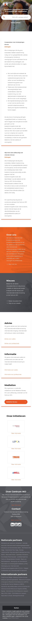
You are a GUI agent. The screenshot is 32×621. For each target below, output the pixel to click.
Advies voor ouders (10, 339)
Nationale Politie (10, 554)
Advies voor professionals (12, 343)
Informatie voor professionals (13, 374)
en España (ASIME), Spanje (15, 589)
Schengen (8, 47)
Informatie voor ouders (11, 370)
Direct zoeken (15, 22)
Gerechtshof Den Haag (11, 550)
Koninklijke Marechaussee (8, 557)
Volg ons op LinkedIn (15, 303)
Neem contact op (16, 520)
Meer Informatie (13, 618)
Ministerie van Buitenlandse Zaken (11, 547)
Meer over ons (13, 264)
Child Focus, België (6, 577)
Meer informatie (16, 433)
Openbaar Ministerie (22, 554)
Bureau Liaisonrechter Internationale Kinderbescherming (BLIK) (15, 552)
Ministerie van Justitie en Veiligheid (11, 543)
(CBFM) (22, 584)
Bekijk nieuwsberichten (15, 301)
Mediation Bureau (11, 402)
